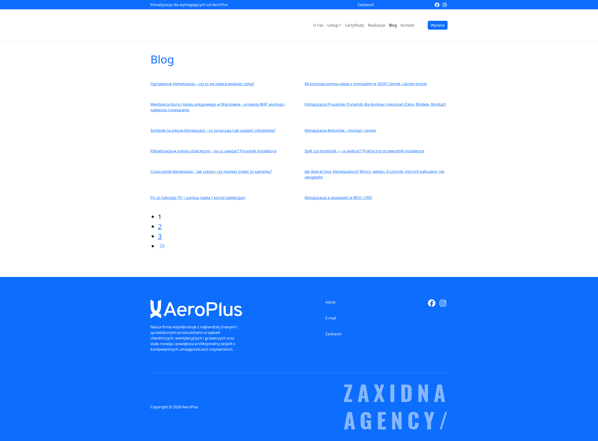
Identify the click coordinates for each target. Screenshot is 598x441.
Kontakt (408, 25)
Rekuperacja (282, 329)
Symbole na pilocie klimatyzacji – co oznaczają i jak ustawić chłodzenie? (212, 130)
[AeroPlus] (196, 308)
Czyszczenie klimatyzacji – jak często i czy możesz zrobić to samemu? (211, 171)
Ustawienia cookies (316, 407)
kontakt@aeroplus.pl (343, 324)
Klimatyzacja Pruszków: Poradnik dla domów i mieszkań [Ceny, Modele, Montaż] (375, 104)
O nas (318, 25)
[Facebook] (437, 4)
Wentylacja (281, 320)
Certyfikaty (354, 25)
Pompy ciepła (283, 311)
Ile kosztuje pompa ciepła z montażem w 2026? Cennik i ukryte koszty (366, 83)
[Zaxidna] (396, 407)
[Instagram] (445, 4)
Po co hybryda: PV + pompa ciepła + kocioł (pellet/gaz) (197, 197)
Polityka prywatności (269, 407)
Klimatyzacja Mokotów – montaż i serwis (340, 130)
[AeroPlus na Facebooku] (431, 304)
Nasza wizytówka (224, 407)
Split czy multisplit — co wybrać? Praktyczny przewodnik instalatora (364, 151)
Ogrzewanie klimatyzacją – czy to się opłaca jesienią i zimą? (202, 83)
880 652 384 (412, 4)
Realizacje (376, 25)
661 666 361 (387, 4)
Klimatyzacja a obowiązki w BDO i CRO (338, 197)
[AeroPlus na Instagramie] (443, 304)
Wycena (438, 25)
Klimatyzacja (282, 303)
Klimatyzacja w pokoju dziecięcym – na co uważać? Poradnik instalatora (213, 151)
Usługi (332, 25)
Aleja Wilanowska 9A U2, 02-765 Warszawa (362, 308)
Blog (393, 25)
